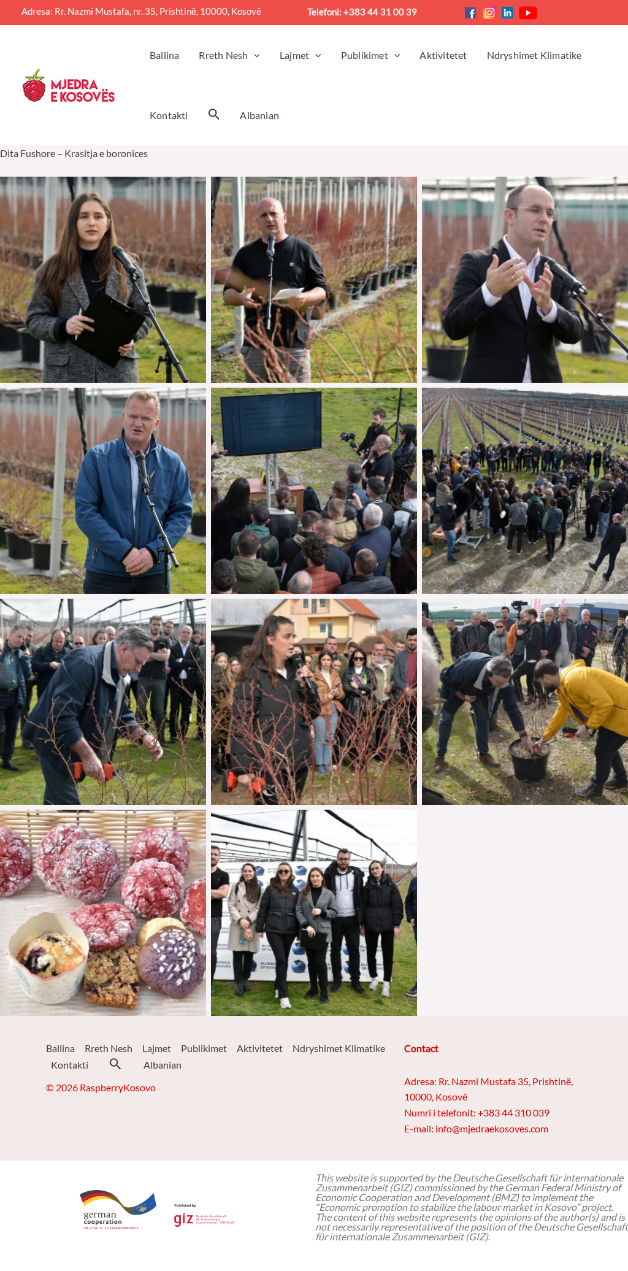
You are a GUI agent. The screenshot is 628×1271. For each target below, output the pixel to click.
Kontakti (69, 1064)
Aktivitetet (260, 1048)
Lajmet (156, 1048)
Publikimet (204, 1048)
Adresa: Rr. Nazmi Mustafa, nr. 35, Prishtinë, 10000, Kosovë (145, 11)
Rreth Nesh (108, 1048)
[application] (254, 55)
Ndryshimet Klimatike (339, 1048)
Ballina (60, 1048)
